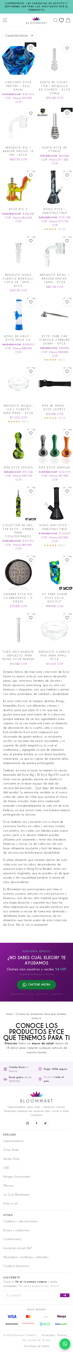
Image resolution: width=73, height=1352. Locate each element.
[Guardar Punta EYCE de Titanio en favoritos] (67, 113)
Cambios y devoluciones (20, 1221)
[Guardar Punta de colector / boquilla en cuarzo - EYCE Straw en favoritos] (67, 48)
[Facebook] (36, 1123)
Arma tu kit (10, 1203)
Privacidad (48, 1335)
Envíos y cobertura (16, 1230)
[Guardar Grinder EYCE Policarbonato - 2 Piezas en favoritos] (31, 560)
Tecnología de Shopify (36, 1346)
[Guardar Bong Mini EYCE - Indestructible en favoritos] (67, 491)
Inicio (10, 1013)
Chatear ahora (39, 984)
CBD (6, 1167)
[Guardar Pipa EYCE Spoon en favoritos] (31, 433)
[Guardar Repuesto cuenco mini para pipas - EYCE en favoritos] (67, 617)
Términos (62, 1335)
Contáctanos (12, 1239)
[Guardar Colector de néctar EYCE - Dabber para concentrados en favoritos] (31, 491)
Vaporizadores (13, 1140)
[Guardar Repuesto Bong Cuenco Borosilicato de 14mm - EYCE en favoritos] (31, 241)
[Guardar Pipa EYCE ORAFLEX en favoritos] (67, 433)
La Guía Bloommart (16, 1194)
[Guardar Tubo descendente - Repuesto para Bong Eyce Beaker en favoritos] (31, 617)
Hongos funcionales (17, 1176)
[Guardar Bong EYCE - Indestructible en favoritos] (67, 175)
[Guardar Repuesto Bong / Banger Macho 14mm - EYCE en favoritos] (67, 241)
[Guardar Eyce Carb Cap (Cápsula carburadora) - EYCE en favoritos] (67, 302)
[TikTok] (45, 1123)
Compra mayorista (16, 1266)
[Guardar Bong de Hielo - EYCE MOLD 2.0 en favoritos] (31, 302)
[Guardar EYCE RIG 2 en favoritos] (31, 175)
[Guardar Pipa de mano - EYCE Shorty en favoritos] (67, 371)
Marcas (8, 1185)
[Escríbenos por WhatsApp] (65, 1343)
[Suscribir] (64, 1295)
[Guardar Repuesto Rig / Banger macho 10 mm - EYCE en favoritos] (31, 113)
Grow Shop (11, 1149)
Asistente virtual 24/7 (17, 1248)
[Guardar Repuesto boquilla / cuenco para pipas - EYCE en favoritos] (31, 371)
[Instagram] (27, 1123)
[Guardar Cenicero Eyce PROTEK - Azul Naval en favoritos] (31, 48)
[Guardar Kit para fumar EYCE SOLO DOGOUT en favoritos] (67, 560)
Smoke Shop (11, 1158)
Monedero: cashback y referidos (25, 1257)
